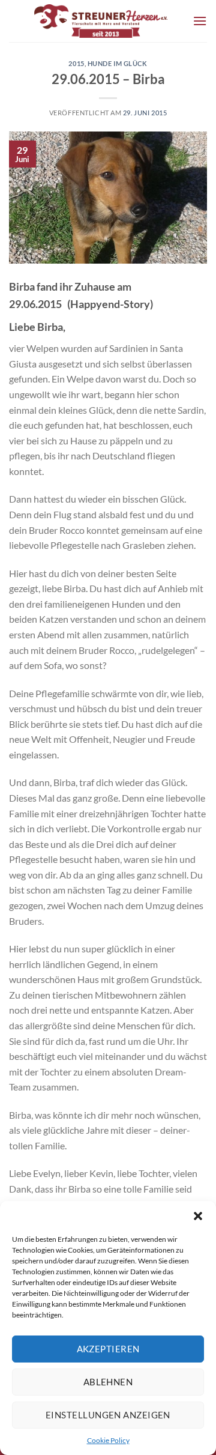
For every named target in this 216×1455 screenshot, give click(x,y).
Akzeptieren (108, 1348)
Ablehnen (108, 1381)
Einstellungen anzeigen (108, 1414)
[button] (198, 1216)
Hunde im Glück (118, 63)
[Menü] (200, 20)
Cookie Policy (108, 1440)
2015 (76, 63)
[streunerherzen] (101, 21)
